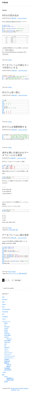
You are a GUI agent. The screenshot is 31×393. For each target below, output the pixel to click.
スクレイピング (8, 352)
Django (4, 304)
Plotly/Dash (5, 311)
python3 (6, 337)
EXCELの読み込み (10, 15)
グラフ (6, 349)
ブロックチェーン (9, 357)
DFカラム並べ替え (11, 92)
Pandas (10, 60)
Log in (18, 390)
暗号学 (6, 381)
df (9, 273)
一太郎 (4, 372)
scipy (5, 344)
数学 (3, 374)
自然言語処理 (7, 370)
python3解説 (7, 340)
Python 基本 (7, 335)
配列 (26, 273)
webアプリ (9, 338)
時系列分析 (7, 361)
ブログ (4, 319)
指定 (14, 229)
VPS (3, 314)
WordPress (13, 390)
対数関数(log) (10, 378)
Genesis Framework (23, 388)
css (5, 325)
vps (5, 345)
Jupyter (6, 328)
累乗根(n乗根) (10, 380)
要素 (20, 273)
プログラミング (6, 321)
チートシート (7, 354)
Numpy (10, 271)
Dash (3, 302)
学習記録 (5, 2)
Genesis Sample (14, 388)
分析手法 (8, 364)
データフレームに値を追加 (15, 234)
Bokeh (5, 323)
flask (3, 306)
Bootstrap (4, 299)
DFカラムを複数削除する (14, 126)
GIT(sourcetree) (6, 309)
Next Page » (18, 280)
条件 (17, 229)
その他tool (5, 316)
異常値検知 (7, 368)
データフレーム (14, 273)
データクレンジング (9, 356)
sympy (5, 376)
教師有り (8, 366)
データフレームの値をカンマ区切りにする (15, 66)
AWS (3, 297)
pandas (10, 229)
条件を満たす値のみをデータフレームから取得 (15, 153)
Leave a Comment (22, 18)
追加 (23, 273)
